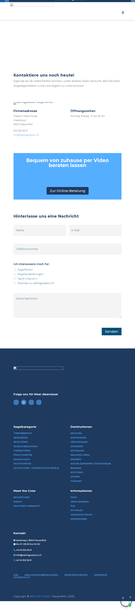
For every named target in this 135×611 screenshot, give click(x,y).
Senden (111, 331)
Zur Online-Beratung (67, 191)
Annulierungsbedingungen (41, 575)
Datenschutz (22, 577)
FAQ (72, 506)
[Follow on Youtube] (31, 402)
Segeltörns (21, 442)
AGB (16, 575)
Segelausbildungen (30, 274)
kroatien (76, 433)
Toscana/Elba (102, 463)
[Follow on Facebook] (38, 402)
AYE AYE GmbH (40, 596)
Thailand (76, 481)
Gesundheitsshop (81, 514)
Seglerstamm (22, 497)
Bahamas (75, 468)
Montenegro (78, 437)
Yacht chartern (27, 278)
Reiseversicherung (76, 575)
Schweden (76, 446)
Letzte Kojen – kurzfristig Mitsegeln (36, 468)
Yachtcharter (22, 463)
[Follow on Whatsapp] (23, 402)
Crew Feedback (79, 501)
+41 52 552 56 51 (24, 550)
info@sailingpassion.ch (26, 134)
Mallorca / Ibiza (80, 455)
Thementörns (22, 450)
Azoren (75, 476)
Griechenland (79, 442)
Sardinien (87, 463)
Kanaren (75, 459)
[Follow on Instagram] (16, 402)
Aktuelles (76, 510)
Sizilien (74, 463)
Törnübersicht (23, 433)
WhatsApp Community (27, 506)
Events (18, 501)
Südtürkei (76, 472)
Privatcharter (23, 455)
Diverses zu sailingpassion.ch (35, 283)
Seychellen (77, 450)
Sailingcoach (22, 459)
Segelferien (25, 269)
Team (73, 497)
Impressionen (78, 519)
